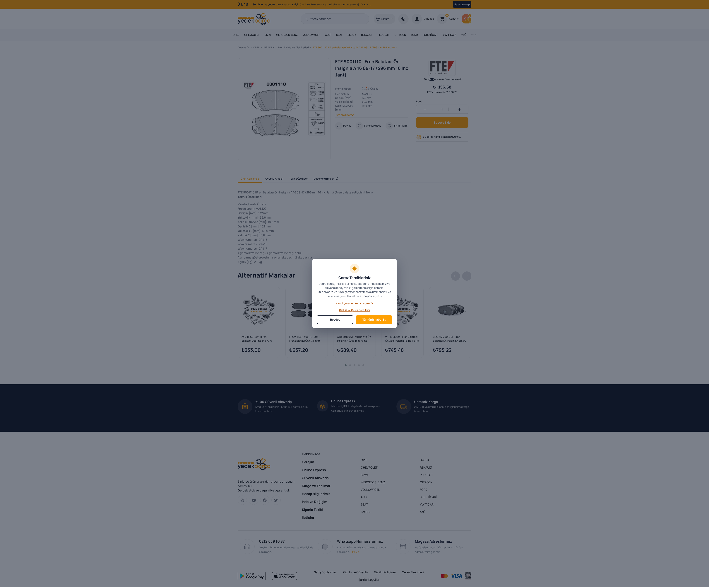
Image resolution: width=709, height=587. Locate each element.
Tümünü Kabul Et (374, 319)
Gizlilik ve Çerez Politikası (354, 310)
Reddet (335, 319)
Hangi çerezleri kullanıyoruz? (354, 303)
